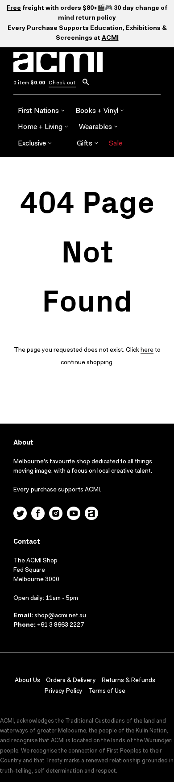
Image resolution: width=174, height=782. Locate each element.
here (147, 350)
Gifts (85, 143)
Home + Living (41, 127)
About (23, 442)
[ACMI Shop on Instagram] (55, 515)
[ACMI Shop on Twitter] (20, 515)
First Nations (39, 111)
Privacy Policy (64, 691)
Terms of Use (106, 691)
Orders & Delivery (71, 681)
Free (14, 8)
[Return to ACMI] (91, 515)
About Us (27, 681)
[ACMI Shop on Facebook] (38, 515)
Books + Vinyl (97, 111)
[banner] (58, 67)
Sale (115, 143)
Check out (62, 83)
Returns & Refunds (128, 681)
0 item (29, 83)
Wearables (96, 127)
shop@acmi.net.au (60, 616)
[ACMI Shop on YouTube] (73, 515)
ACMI (110, 38)
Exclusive (33, 143)
